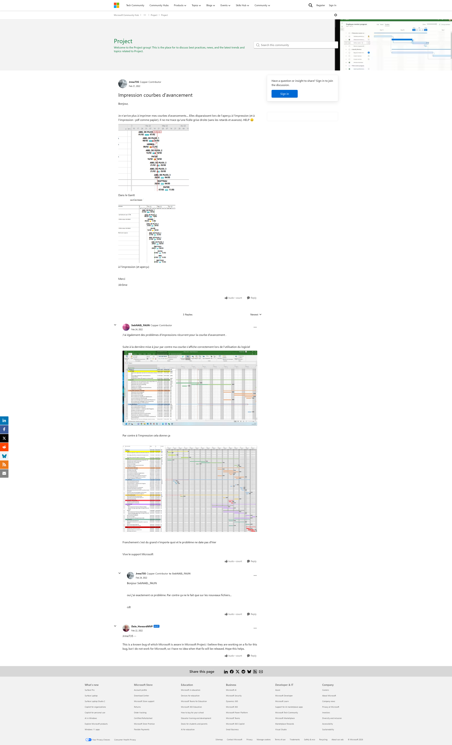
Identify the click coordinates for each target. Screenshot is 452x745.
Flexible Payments (141, 729)
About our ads (338, 739)
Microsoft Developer (284, 695)
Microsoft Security (234, 695)
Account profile (140, 690)
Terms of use (280, 739)
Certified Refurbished (143, 718)
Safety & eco (309, 739)
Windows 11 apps (92, 729)
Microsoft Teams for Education (194, 701)
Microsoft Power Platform (237, 712)
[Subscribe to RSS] (255, 671)
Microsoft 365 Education (191, 707)
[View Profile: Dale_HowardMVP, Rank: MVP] (126, 628)
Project (154, 15)
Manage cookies (264, 739)
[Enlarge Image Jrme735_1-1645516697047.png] (146, 231)
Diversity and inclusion (332, 718)
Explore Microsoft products (96, 723)
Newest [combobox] (256, 314)
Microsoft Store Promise (144, 723)
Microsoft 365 (232, 707)
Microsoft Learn (282, 701)
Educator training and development (196, 718)
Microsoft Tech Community (286, 712)
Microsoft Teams (233, 718)
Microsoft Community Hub (126, 15)
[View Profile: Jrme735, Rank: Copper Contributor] (122, 83)
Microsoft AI (231, 690)
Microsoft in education (190, 690)
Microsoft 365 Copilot (235, 723)
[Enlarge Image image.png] (190, 488)
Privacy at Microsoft (330, 707)
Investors (326, 712)
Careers (325, 690)
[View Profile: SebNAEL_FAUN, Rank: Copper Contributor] (126, 327)
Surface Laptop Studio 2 (95, 701)
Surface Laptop (91, 695)
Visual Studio (281, 729)
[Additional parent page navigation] (145, 15)
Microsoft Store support (144, 701)
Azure (277, 690)
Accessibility (327, 723)
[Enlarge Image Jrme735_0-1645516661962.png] (153, 157)
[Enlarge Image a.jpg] (190, 388)
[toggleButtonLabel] (335, 15)
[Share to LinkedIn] (226, 671)
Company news (328, 701)
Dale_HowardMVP (142, 626)
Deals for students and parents (194, 723)
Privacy (249, 739)
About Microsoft (329, 695)
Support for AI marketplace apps (289, 707)
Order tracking (140, 712)
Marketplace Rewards (284, 723)
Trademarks (295, 739)
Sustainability (328, 729)
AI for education (188, 729)
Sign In (332, 5)
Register (320, 5)
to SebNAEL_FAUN (180, 573)
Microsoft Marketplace (285, 718)
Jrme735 (134, 82)
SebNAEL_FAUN (140, 325)
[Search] (310, 5)
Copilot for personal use (95, 712)
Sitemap (219, 739)
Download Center (141, 695)
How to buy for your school (192, 712)
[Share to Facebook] (232, 671)
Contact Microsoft (234, 739)
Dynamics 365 (232, 701)
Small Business (232, 729)
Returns (137, 707)
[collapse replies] (115, 325)
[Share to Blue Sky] (249, 671)
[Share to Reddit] (243, 671)
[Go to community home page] (116, 5)
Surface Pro (89, 690)
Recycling (323, 739)
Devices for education (190, 695)
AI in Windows (91, 718)
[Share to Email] (261, 671)
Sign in (284, 94)
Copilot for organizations (95, 707)
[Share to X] (237, 671)
